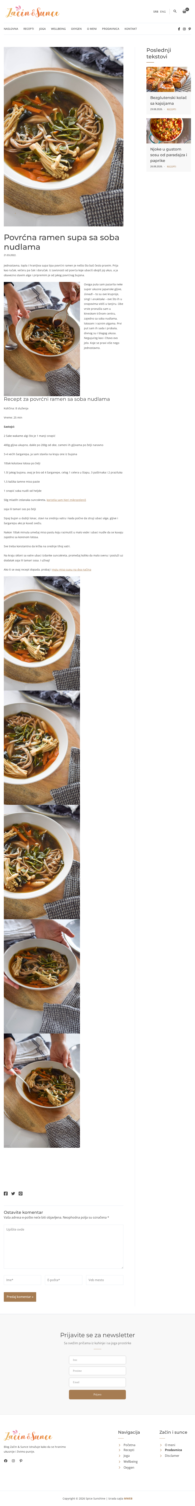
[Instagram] (184, 29)
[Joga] (124, 1455)
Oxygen (76, 29)
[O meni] (167, 1445)
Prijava (97, 1394)
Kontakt (131, 29)
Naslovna (11, 29)
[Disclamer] (169, 1455)
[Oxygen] (126, 1467)
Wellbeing (58, 29)
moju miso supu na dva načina (71, 569)
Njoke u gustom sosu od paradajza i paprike (168, 155)
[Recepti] (126, 1450)
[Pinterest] (189, 29)
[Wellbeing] (128, 1461)
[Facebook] (179, 29)
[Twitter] (13, 1194)
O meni (92, 29)
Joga (42, 29)
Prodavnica (110, 29)
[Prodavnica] (170, 1450)
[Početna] (126, 1445)
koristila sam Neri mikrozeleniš (66, 500)
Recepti (28, 29)
